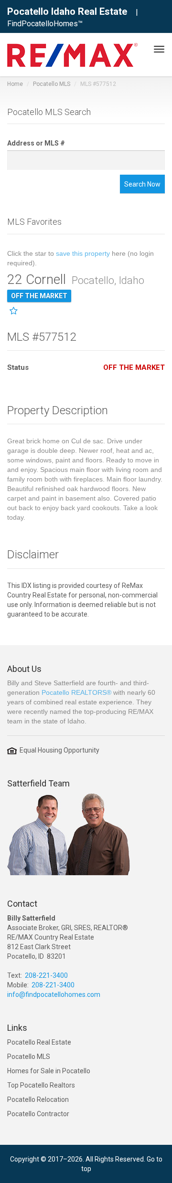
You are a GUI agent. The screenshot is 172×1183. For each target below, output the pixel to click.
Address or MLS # (36, 143)
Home (15, 84)
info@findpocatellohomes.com (53, 994)
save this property (83, 253)
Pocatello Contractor (38, 1114)
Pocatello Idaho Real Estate (67, 11)
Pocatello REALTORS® (76, 692)
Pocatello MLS (51, 84)
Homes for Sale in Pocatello (48, 1071)
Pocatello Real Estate (39, 1042)
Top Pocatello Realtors (41, 1085)
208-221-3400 (46, 975)
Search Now (142, 184)
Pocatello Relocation (38, 1099)
